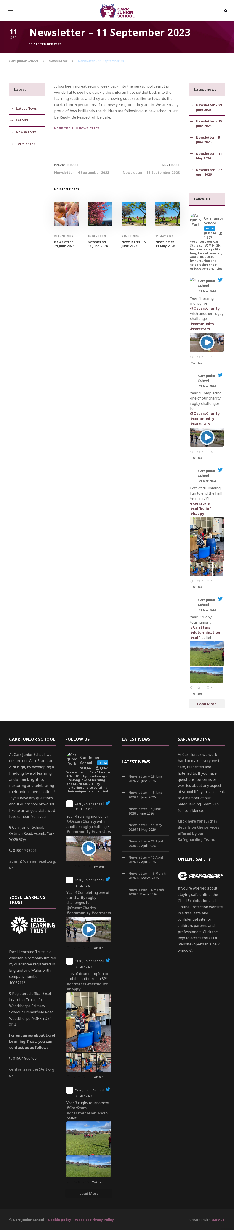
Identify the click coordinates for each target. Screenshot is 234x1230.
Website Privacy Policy (94, 1219)
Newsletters (26, 132)
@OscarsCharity (205, 308)
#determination (205, 632)
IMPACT (218, 1219)
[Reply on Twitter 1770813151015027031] (192, 581)
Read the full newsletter (76, 127)
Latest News (26, 108)
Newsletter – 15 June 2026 (98, 244)
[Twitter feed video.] (207, 342)
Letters (22, 120)
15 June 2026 (97, 236)
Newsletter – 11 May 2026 (166, 244)
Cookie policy (59, 1219)
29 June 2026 (63, 236)
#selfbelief (200, 508)
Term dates (25, 144)
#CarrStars (200, 627)
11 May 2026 (164, 236)
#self (195, 637)
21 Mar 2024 (207, 291)
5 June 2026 (130, 236)
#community (202, 323)
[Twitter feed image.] (207, 539)
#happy (197, 513)
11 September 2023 (45, 44)
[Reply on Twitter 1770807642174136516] (192, 688)
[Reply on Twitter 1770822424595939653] (192, 357)
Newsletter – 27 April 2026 (209, 172)
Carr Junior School (206, 283)
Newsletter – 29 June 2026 (65, 244)
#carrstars (200, 328)
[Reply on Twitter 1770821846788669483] (192, 452)
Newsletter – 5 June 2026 (134, 244)
